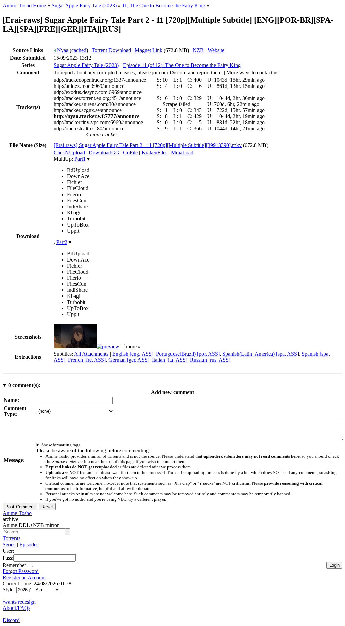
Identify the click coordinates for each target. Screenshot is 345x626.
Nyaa (61, 50)
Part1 (80, 159)
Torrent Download (111, 50)
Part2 (61, 242)
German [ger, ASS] (128, 360)
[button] (123, 346)
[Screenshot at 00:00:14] (75, 346)
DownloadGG (104, 152)
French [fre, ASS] (87, 360)
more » (133, 346)
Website (216, 50)
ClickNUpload (69, 152)
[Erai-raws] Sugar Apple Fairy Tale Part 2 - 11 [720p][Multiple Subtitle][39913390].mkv (148, 145)
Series (9, 544)
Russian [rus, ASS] (210, 360)
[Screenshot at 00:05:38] (108, 346)
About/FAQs (16, 608)
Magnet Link (148, 50)
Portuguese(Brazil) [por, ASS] (188, 354)
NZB (198, 50)
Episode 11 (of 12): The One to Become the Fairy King (182, 65)
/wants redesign (19, 602)
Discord (11, 620)
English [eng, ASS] (132, 354)
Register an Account (24, 577)
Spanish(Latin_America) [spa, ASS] (260, 354)
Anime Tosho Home (24, 5)
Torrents (11, 538)
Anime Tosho (17, 513)
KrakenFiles (154, 152)
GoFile (130, 152)
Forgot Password (21, 571)
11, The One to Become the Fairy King (163, 5)
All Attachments (91, 354)
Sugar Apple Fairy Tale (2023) (84, 5)
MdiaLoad (182, 152)
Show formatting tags (60, 444)
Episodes (28, 544)
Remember (15, 565)
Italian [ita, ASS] (169, 360)
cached (78, 50)
